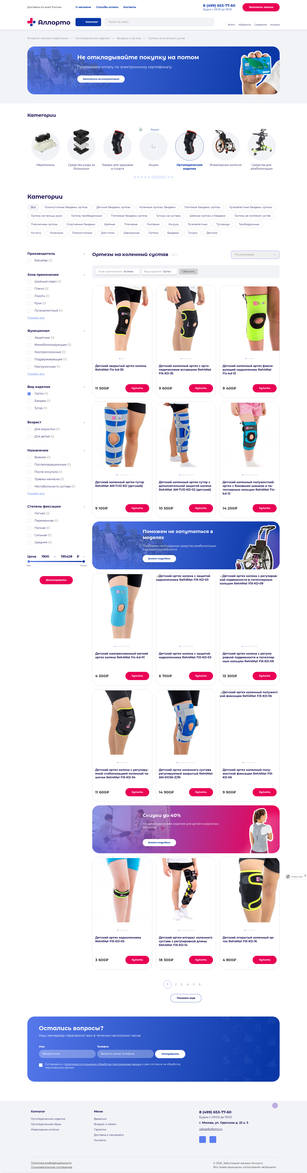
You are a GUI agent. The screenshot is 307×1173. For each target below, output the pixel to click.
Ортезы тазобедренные (86, 215)
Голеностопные (82, 232)
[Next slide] (284, 146)
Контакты (129, 7)
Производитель (41, 254)
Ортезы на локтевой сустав (253, 215)
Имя (42, 1046)
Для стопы (108, 232)
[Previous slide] (23, 146)
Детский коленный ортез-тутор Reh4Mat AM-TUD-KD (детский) (119, 484)
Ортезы (153, 232)
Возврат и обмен (105, 1124)
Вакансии (100, 1118)
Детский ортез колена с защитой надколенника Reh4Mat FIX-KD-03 (185, 655)
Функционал (38, 331)
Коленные (56, 232)
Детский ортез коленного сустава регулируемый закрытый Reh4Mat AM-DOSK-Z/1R (186, 773)
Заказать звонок (261, 7)
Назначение (38, 450)
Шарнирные (131, 232)
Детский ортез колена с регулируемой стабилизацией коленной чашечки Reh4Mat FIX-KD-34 (122, 773)
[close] (305, 877)
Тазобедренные (249, 224)
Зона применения (43, 275)
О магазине (83, 7)
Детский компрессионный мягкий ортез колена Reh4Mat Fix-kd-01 (121, 655)
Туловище (223, 224)
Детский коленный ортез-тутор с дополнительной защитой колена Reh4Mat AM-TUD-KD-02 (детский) (185, 486)
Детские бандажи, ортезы (113, 207)
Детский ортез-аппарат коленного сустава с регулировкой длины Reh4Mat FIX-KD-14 (185, 941)
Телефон (103, 1046)
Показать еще (186, 998)
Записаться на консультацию (101, 79)
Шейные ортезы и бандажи (208, 215)
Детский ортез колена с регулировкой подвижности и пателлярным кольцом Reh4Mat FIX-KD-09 (249, 657)
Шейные (109, 224)
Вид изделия (38, 387)
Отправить (170, 1054)
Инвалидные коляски (45, 1129)
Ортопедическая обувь (46, 1124)
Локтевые (153, 224)
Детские (211, 232)
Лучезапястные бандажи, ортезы (250, 207)
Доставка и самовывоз (109, 1135)
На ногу (36, 232)
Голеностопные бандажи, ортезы (66, 207)
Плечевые (131, 224)
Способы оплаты (107, 7)
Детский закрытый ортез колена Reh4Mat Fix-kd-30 (120, 367)
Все (33, 207)
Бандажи (173, 232)
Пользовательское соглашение (51, 1167)
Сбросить (188, 271)
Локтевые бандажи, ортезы (202, 207)
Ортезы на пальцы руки (46, 215)
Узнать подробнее (159, 558)
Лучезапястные (198, 224)
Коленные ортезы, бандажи (157, 207)
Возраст (34, 422)
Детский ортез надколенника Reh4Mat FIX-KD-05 (118, 939)
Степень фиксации (44, 506)
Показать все (36, 317)
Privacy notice (297, 877)
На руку (173, 224)
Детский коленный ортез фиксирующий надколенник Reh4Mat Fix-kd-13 (248, 369)
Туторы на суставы (168, 215)
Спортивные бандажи (80, 224)
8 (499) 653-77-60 (219, 5)
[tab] (135, 177)
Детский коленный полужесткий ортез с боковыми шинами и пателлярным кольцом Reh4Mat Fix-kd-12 (249, 487)
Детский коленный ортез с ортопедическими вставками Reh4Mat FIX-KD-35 (185, 369)
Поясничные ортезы (44, 224)
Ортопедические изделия (48, 1118)
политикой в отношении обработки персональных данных (102, 1064)
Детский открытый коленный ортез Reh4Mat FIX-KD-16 (248, 939)
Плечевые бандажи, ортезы (129, 215)
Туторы (192, 232)
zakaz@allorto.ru (210, 1129)
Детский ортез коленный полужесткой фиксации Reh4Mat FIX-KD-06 (248, 773)
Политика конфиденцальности (51, 1162)
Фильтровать (56, 580)
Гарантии (100, 1129)
